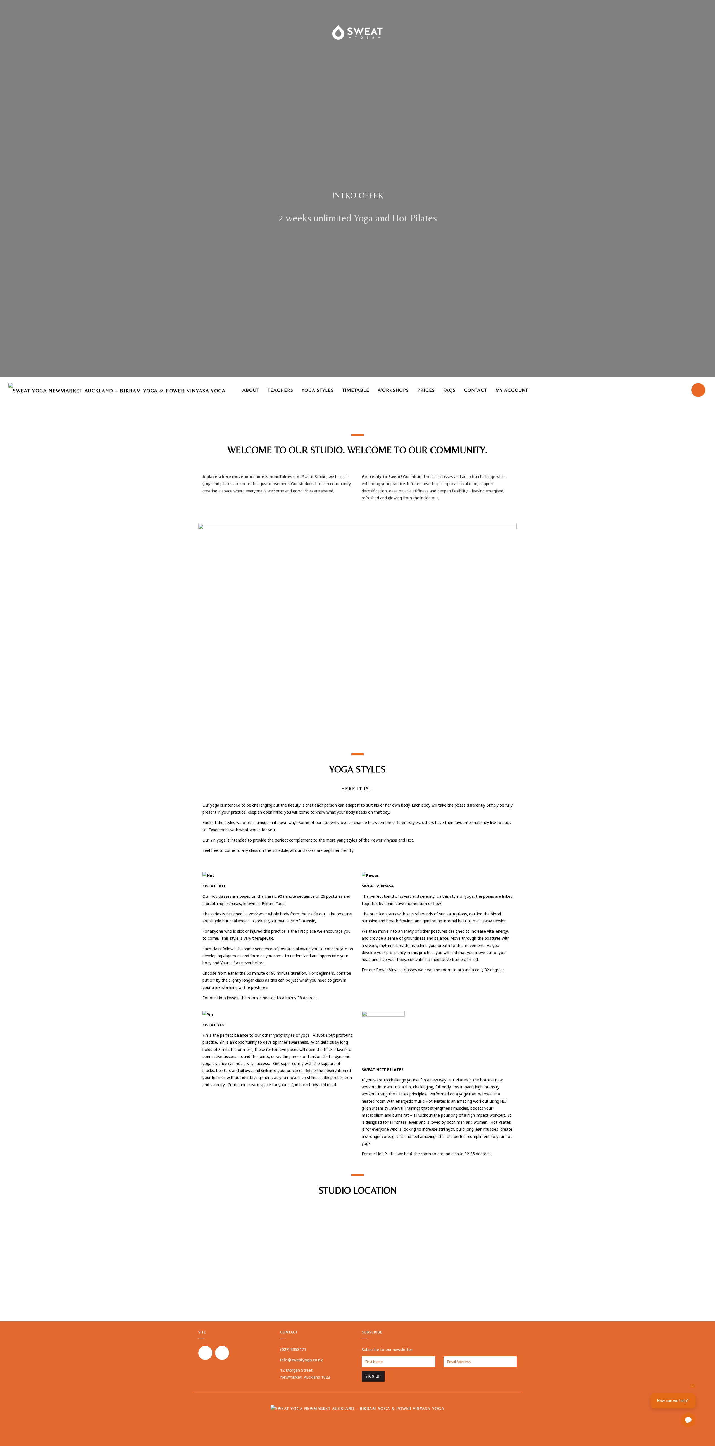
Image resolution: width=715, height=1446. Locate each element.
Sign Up (373, 1376)
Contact (475, 390)
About (250, 390)
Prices (426, 390)
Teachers (280, 390)
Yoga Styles (318, 390)
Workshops (393, 390)
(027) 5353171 (293, 1349)
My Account (511, 390)
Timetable (355, 390)
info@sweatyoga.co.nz (301, 1359)
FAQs (449, 390)
